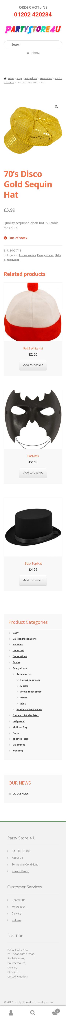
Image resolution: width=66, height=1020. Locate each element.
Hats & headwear (30, 680)
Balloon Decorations (24, 638)
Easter (16, 662)
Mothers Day (20, 727)
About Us (17, 857)
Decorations (20, 656)
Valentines (19, 744)
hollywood (19, 721)
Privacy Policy (20, 871)
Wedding (18, 750)
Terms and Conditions (25, 864)
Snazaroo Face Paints (29, 709)
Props (23, 697)
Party (16, 733)
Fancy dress (31, 78)
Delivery (16, 913)
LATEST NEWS (21, 793)
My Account (19, 906)
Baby (16, 633)
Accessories (46, 78)
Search (33, 1013)
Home (11, 78)
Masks (24, 686)
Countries (18, 650)
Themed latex (20, 738)
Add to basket (33, 365)
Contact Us (18, 900)
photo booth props (30, 691)
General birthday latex (26, 715)
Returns (16, 920)
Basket (51, 1009)
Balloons (18, 644)
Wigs (23, 703)
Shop (19, 78)
